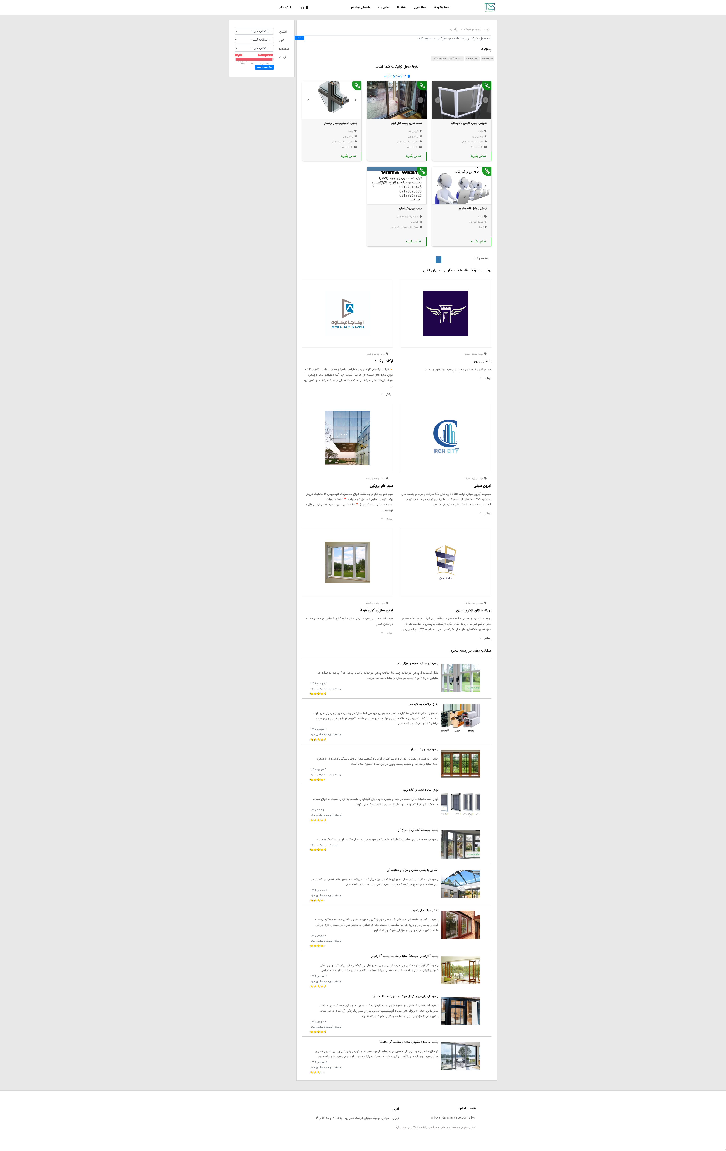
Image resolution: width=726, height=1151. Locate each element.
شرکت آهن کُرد (476, 222)
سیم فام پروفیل (381, 486)
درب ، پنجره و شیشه (476, 29)
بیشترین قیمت (472, 58)
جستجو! (299, 37)
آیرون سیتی (482, 486)
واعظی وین (477, 136)
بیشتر (486, 378)
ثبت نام (283, 7)
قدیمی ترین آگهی (439, 58)
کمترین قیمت (487, 58)
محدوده (284, 48)
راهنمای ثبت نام (360, 7)
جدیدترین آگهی (456, 58)
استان (283, 31)
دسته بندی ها (441, 7)
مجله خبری (420, 7)
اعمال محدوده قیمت (264, 67)
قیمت (282, 57)
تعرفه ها (401, 7)
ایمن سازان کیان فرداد (376, 610)
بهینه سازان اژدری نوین (473, 610)
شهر (281, 40)
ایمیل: (472, 1117)
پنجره (453, 29)
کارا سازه (414, 222)
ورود (302, 7)
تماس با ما (383, 7)
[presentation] (438, 100)
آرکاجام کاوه (384, 361)
